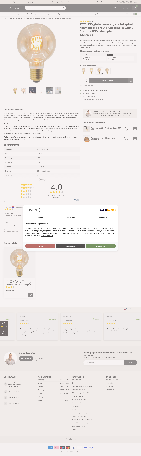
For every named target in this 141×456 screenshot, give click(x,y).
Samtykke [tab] (39, 217)
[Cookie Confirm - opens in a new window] (108, 210)
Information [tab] (102, 217)
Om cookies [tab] (70, 217)
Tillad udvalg (70, 246)
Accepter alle (100, 246)
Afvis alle (40, 246)
